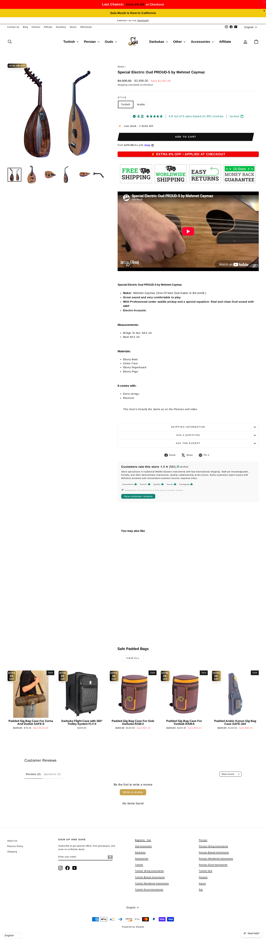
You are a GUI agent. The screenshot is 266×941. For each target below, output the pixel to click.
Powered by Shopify (133, 927)
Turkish (69, 41)
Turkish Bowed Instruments (150, 877)
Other (178, 41)
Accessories (201, 41)
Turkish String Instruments (149, 871)
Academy (61, 27)
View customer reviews (138, 496)
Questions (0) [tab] (52, 774)
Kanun (202, 883)
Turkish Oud (205, 871)
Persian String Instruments (213, 846)
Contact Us (13, 27)
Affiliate (48, 27)
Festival (36, 27)
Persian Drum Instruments (213, 864)
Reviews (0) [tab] (33, 774)
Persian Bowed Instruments (214, 852)
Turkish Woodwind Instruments (152, 883)
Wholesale (86, 27)
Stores (73, 27)
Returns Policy (15, 846)
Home (121, 66)
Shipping (123, 85)
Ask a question (188, 435)
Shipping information (188, 427)
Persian (90, 41)
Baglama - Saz (143, 840)
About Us (12, 841)
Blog (25, 27)
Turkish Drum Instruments (149, 889)
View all (133, 658)
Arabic (141, 104)
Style (122, 97)
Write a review (133, 792)
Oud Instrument (143, 846)
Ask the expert (188, 443)
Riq (201, 889)
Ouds (109, 41)
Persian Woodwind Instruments (216, 858)
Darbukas (157, 41)
